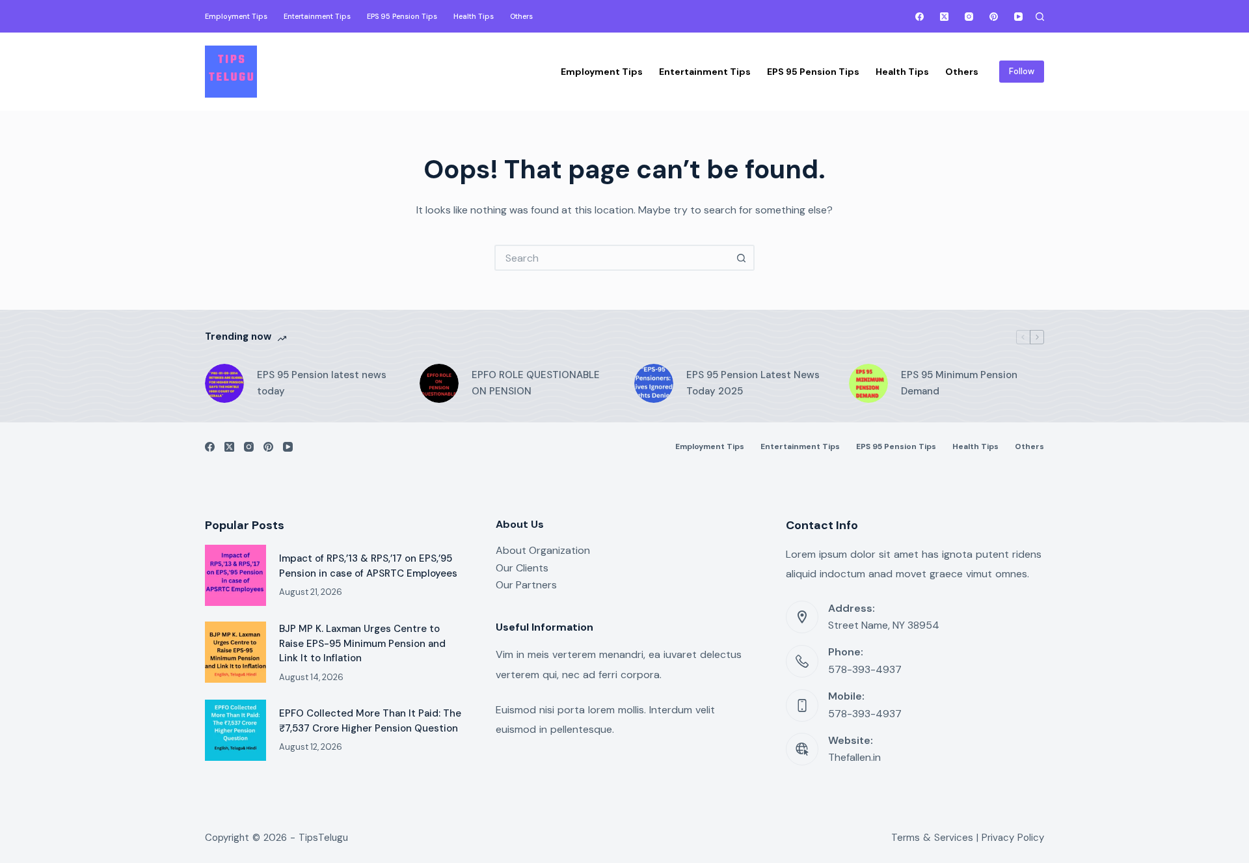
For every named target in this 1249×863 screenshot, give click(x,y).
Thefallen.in (854, 757)
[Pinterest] (993, 16)
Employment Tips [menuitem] (236, 16)
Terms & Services (932, 837)
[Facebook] (919, 16)
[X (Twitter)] (944, 16)
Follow (1021, 71)
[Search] (1040, 16)
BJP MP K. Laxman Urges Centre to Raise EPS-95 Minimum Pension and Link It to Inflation (362, 643)
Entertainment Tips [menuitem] (317, 16)
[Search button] (742, 258)
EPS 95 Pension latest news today (321, 383)
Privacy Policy (1013, 837)
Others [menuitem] (521, 16)
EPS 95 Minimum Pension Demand (959, 383)
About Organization (543, 550)
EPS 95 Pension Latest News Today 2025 (753, 383)
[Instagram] (969, 16)
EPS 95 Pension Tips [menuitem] (402, 16)
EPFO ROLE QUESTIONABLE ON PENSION (536, 383)
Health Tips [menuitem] (473, 16)
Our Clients (522, 568)
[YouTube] (1018, 16)
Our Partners (526, 585)
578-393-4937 (865, 669)
